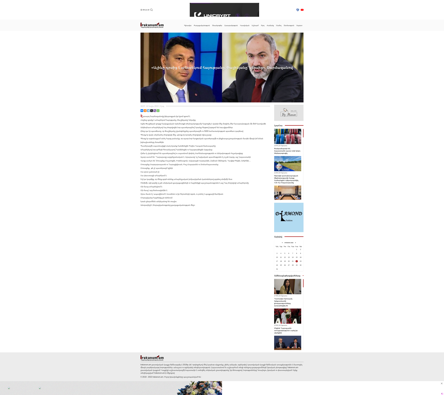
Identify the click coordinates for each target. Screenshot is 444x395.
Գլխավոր (187, 25)
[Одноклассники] (145, 110)
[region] (289, 164)
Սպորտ (299, 25)
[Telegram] (148, 110)
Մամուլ (278, 25)
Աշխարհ (255, 25)
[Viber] (154, 110)
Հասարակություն (231, 25)
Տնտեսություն (289, 25)
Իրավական (244, 25)
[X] (151, 110)
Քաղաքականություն (202, 25)
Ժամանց (270, 25)
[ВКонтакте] (141, 110)
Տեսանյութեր (217, 25)
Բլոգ (262, 25)
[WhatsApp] (158, 110)
